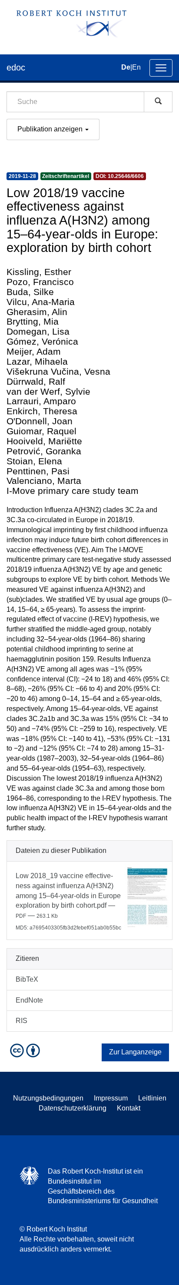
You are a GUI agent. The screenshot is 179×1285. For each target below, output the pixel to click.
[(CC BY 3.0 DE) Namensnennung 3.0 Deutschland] (26, 1050)
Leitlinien (152, 1098)
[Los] (158, 101)
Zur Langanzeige (135, 1052)
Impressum (111, 1098)
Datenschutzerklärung (72, 1108)
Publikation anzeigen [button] (50, 129)
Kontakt (128, 1108)
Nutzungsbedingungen (48, 1098)
